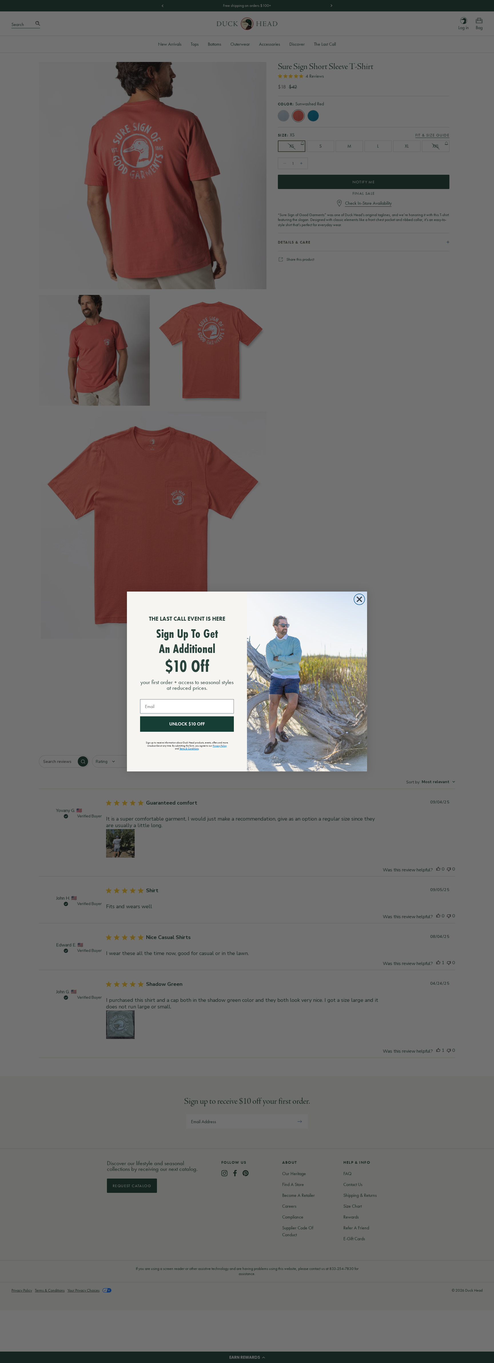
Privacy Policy (220, 745)
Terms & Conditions (189, 748)
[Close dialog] (359, 599)
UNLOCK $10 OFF (187, 724)
